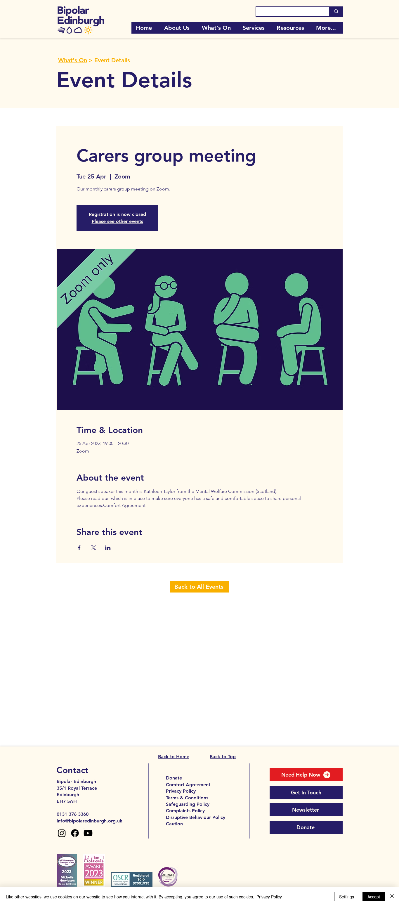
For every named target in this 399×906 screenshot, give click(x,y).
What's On (72, 60)
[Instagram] (62, 833)
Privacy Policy (181, 791)
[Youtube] (88, 833)
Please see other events (117, 221)
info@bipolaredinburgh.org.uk (89, 821)
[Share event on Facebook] (79, 547)
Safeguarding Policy (187, 804)
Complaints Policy (185, 810)
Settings (346, 897)
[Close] (391, 896)
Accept (373, 897)
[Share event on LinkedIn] (108, 547)
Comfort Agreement (188, 784)
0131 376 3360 (73, 814)
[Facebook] (75, 833)
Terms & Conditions (187, 798)
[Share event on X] (93, 547)
